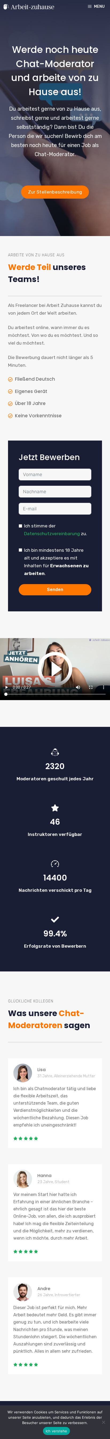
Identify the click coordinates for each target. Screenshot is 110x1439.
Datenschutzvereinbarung (52, 533)
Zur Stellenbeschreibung (55, 192)
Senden (55, 589)
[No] (103, 1422)
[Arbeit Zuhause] (29, 6)
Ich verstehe (56, 1431)
